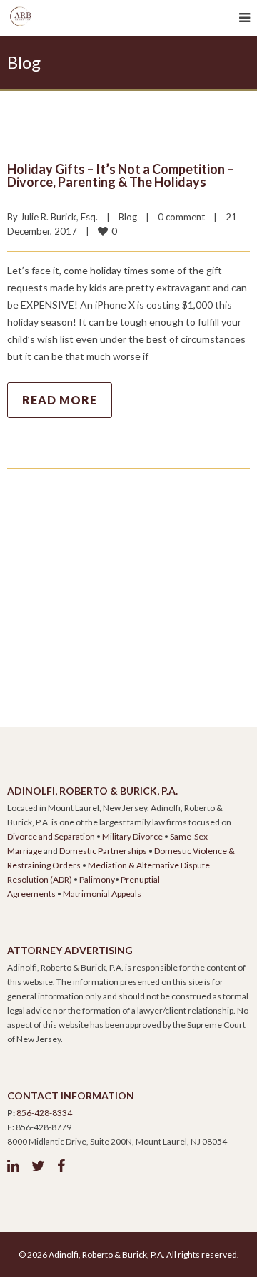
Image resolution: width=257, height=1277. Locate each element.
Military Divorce (132, 836)
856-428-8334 (44, 1112)
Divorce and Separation (51, 836)
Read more (59, 400)
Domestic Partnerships (103, 850)
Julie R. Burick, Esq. (59, 217)
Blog (128, 217)
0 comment (181, 217)
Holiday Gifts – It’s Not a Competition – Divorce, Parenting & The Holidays (120, 175)
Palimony (97, 879)
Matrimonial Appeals (102, 893)
